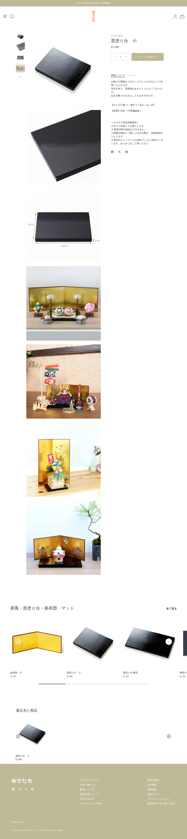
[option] (20, 37)
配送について (87, 789)
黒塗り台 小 (22, 756)
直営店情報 (153, 780)
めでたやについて (89, 780)
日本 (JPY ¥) (17, 822)
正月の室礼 (117, 35)
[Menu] (5, 16)
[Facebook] (13, 789)
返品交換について (89, 794)
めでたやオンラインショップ (32, 830)
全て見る (171, 608)
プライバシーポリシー (159, 799)
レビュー (132, 75)
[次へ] (20, 77)
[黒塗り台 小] (20, 46)
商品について (118, 75)
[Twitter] (26, 789)
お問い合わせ (87, 799)
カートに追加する (147, 57)
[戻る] (20, 29)
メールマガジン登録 (90, 803)
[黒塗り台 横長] (150, 643)
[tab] (119, 75)
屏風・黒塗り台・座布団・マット (42, 608)
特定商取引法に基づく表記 (161, 803)
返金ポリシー (154, 794)
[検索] (12, 16)
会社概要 (152, 785)
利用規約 (152, 789)
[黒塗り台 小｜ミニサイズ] (20, 36)
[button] (18, 641)
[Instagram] (19, 789)
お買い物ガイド (88, 785)
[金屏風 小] (37, 643)
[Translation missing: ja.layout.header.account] (175, 16)
